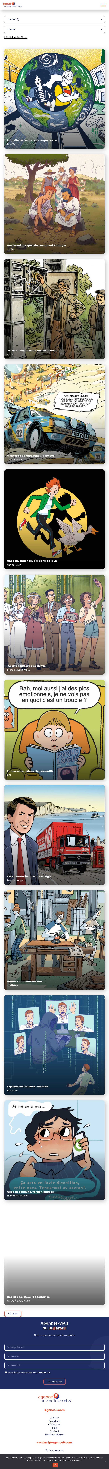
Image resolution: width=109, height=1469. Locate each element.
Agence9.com (54, 1410)
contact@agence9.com (54, 1442)
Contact (54, 1431)
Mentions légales (54, 1434)
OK (55, 1465)
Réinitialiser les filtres (15, 37)
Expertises (54, 1421)
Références (54, 1424)
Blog (54, 1427)
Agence (54, 1417)
